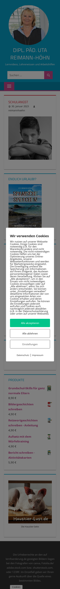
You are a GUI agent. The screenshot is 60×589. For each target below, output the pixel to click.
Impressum (37, 355)
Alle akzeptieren (30, 323)
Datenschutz (23, 355)
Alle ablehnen (30, 333)
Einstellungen (30, 344)
